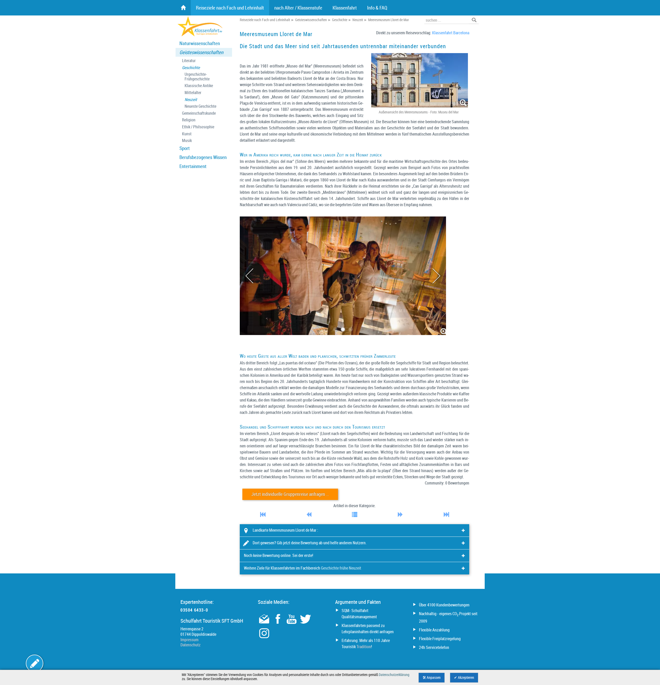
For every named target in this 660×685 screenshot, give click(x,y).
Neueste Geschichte (200, 106)
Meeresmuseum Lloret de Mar (388, 20)
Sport (184, 148)
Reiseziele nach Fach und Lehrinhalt (265, 20)
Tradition (364, 646)
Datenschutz (190, 645)
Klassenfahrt (345, 7)
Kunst (187, 134)
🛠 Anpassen (432, 677)
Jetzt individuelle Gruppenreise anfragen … (290, 494)
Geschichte (191, 67)
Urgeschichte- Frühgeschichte (197, 77)
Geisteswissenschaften (201, 52)
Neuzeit (191, 99)
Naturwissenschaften (199, 43)
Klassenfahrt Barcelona (450, 33)
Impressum (189, 639)
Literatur (189, 60)
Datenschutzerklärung (394, 674)
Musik (187, 140)
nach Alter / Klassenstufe (298, 7)
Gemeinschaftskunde (199, 113)
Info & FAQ (377, 7)
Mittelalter (193, 92)
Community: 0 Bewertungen (447, 483)
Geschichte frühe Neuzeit (341, 568)
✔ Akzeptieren (464, 677)
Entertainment (193, 166)
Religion (188, 120)
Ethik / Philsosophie (198, 127)
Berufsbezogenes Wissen (203, 157)
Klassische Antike (199, 85)
